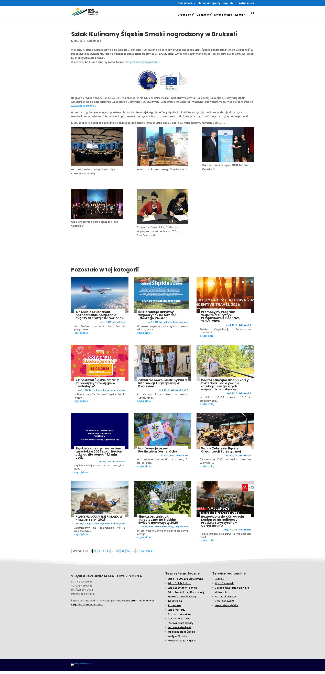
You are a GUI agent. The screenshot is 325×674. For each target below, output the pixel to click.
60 (128, 551)
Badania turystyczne (114, 390)
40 (123, 551)
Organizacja (185, 14)
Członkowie (204, 14)
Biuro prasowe (180, 322)
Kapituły (228, 3)
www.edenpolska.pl (83, 106)
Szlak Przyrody (176, 609)
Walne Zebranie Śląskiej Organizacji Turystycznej (221, 450)
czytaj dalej (81, 333)
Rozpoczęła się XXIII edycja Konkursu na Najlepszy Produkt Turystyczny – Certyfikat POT (222, 521)
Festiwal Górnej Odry (180, 623)
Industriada (175, 601)
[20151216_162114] (162, 147)
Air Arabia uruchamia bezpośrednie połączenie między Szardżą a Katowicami (99, 315)
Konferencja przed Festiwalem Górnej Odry (157, 450)
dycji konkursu (150, 62)
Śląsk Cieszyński (224, 583)
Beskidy (219, 579)
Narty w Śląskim (177, 636)
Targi (170, 526)
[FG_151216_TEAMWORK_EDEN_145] (228, 145)
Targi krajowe (181, 526)
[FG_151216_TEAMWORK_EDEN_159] (97, 204)
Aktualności (246, 3)
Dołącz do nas (223, 14)
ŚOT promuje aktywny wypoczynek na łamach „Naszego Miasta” (157, 315)
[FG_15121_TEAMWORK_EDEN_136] (162, 207)
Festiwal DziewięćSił (179, 627)
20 (117, 551)
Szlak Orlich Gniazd (179, 583)
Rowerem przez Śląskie (182, 640)
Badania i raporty (209, 3)
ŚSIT (186, 390)
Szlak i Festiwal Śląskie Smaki (185, 579)
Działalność (185, 3)
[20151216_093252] (97, 147)
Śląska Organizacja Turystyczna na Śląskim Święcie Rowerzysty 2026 (158, 519)
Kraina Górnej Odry (226, 605)
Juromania (174, 605)
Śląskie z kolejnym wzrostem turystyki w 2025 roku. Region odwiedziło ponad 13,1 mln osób (98, 453)
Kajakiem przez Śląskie (181, 631)
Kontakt (240, 14)
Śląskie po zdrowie (179, 618)
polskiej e (136, 62)
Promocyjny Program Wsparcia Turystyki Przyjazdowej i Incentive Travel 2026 (220, 316)
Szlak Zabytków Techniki (182, 587)
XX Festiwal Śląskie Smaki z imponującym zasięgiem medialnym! (97, 383)
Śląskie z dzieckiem (179, 614)
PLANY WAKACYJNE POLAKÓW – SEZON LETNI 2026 (99, 518)
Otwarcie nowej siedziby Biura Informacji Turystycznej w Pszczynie (162, 383)
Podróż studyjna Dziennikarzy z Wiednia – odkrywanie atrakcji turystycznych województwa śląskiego (224, 384)
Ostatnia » (147, 551)
